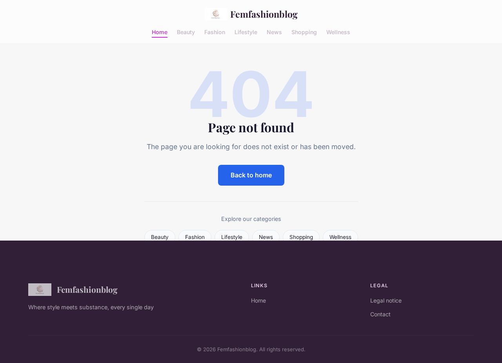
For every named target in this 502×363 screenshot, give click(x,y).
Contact (380, 314)
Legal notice (386, 300)
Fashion (214, 31)
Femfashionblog (264, 14)
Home (159, 31)
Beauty (186, 31)
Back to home (251, 175)
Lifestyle (246, 31)
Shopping (304, 31)
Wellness (338, 31)
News (274, 31)
